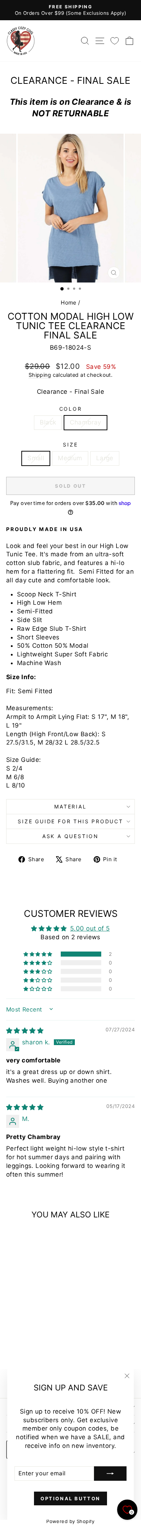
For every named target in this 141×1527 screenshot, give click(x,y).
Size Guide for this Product (70, 821)
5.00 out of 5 (90, 928)
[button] (38, 954)
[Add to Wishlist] (15, 1238)
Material (70, 806)
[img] (24, 1030)
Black (48, 422)
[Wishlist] (114, 40)
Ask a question (70, 836)
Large (105, 458)
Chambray (85, 422)
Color (70, 409)
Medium (70, 458)
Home (69, 302)
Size (70, 444)
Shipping (40, 375)
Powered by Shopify (70, 1521)
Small (35, 458)
